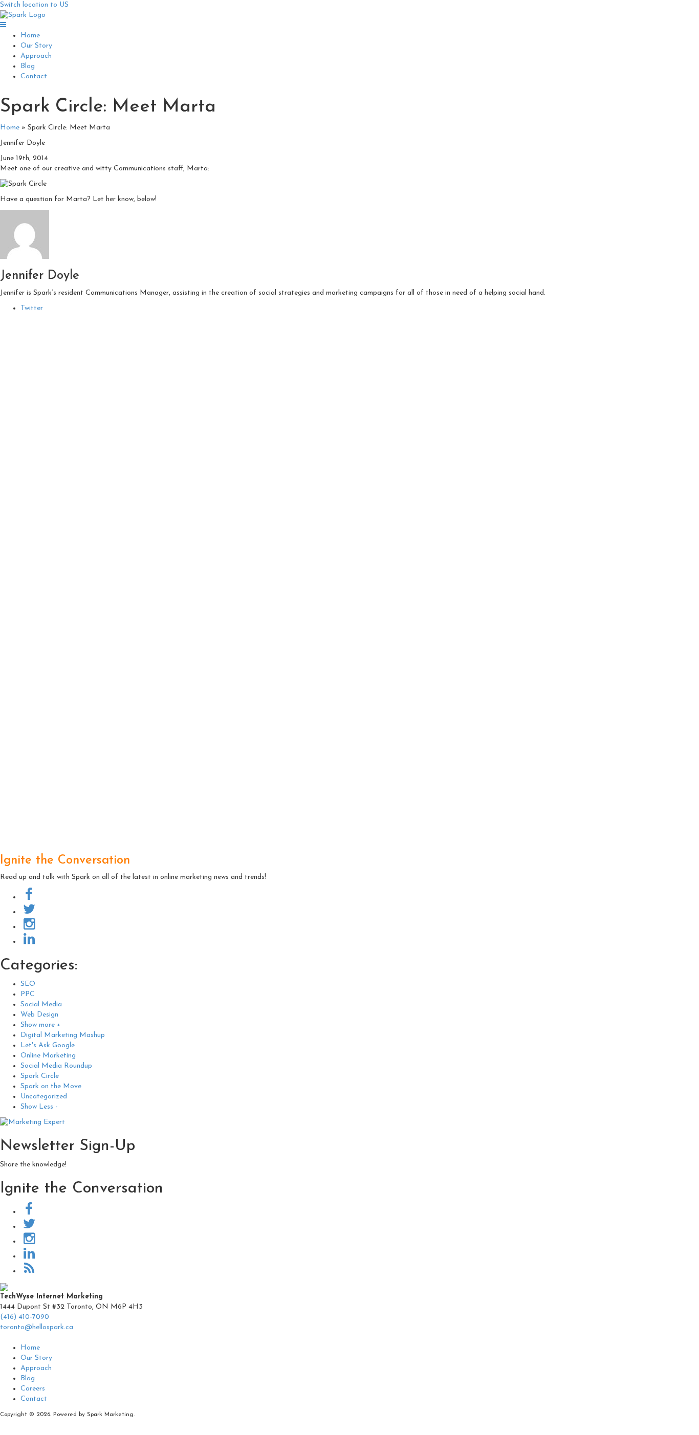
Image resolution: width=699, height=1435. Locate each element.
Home (30, 35)
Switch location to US (34, 5)
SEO (27, 984)
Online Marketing (48, 1055)
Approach (36, 56)
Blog (27, 66)
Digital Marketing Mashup (62, 1035)
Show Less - (39, 1107)
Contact (33, 76)
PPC (27, 994)
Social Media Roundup (56, 1066)
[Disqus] (349, 447)
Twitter (31, 308)
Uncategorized (43, 1096)
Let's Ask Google (47, 1045)
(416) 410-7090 (24, 1317)
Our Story (36, 46)
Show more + (40, 1025)
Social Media (41, 1004)
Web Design (39, 1015)
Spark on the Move (50, 1086)
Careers (32, 1389)
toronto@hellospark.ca (36, 1327)
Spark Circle (39, 1076)
